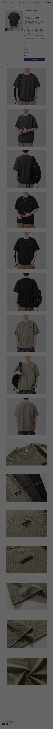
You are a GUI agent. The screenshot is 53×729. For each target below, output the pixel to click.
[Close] (39, 351)
